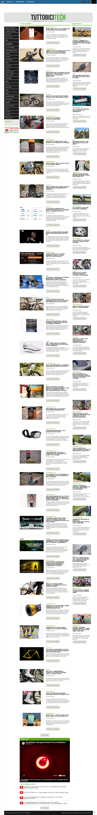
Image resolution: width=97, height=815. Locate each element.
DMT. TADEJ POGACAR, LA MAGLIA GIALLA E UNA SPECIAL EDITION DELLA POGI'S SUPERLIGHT (57, 344)
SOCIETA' (8, 112)
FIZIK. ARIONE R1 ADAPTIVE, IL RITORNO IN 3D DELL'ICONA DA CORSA (81, 77)
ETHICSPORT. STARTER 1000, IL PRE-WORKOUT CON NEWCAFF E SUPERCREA (57, 142)
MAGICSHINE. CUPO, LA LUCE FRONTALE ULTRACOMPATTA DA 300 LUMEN (58, 29)
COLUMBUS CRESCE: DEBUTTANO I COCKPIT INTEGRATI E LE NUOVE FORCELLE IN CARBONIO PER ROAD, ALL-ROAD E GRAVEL (58, 520)
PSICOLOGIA (8, 99)
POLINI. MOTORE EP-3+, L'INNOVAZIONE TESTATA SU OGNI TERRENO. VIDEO (46, 792)
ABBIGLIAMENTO (10, 28)
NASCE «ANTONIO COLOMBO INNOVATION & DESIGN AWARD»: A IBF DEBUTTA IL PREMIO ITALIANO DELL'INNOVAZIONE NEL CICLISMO (57, 388)
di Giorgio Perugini (50, 32)
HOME (2, 1)
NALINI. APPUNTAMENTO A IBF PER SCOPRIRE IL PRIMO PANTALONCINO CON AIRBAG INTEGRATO (57, 322)
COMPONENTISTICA (11, 50)
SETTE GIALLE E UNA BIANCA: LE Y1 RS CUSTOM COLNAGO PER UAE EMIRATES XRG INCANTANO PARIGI (57, 651)
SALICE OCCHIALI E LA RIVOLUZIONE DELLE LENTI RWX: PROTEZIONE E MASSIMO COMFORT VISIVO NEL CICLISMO (82, 376)
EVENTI (7, 69)
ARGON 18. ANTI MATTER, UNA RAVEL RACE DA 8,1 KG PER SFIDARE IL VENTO (57, 96)
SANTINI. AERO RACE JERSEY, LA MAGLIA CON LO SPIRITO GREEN (81, 591)
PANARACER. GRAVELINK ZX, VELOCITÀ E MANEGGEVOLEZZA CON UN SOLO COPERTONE (81, 521)
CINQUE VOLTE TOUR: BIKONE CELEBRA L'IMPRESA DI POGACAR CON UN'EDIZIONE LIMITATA (57, 607)
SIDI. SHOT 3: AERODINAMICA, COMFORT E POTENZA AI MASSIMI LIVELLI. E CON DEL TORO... (56, 672)
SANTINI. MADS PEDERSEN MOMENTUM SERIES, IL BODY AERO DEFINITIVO (81, 175)
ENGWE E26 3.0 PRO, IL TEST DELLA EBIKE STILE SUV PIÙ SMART (81, 143)
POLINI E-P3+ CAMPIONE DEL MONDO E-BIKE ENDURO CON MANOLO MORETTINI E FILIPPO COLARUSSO (57, 279)
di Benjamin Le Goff (50, 213)
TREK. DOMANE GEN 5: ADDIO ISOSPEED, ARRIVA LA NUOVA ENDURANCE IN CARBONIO (57, 188)
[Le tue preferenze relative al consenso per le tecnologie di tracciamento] (94, 812)
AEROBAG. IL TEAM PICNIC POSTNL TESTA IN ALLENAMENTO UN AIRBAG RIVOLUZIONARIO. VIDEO (45, 787)
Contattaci (89, 813)
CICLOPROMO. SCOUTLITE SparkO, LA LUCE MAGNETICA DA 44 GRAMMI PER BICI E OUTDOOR (44, 780)
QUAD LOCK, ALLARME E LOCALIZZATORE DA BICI (53, 118)
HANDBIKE (8, 78)
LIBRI (6, 81)
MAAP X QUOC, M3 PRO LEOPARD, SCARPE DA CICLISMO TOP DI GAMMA (80, 274)
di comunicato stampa (51, 55)
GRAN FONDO (9, 75)
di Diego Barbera (76, 146)
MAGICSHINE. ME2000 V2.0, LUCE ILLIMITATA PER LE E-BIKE (55, 431)
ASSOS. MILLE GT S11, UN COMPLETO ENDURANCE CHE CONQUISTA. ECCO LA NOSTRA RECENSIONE (81, 415)
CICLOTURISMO (9, 47)
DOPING (7, 57)
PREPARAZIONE (20, 1)
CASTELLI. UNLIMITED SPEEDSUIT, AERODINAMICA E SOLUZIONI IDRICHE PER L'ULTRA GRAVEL (81, 487)
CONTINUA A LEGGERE (53, 42)
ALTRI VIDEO (45, 808)
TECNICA (8, 115)
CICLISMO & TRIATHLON (8, 43)
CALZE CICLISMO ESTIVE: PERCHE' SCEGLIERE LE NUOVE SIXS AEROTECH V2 (57, 693)
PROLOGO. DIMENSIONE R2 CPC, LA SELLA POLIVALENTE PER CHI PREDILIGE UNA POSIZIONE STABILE (81, 559)
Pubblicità (64, 813)
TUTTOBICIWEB (30, 1)
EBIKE (7, 63)
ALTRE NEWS (44, 735)
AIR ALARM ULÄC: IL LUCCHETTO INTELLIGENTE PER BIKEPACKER (55, 409)
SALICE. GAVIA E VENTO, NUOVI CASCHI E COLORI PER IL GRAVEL (57, 163)
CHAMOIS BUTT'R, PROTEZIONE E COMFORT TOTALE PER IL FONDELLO (57, 628)
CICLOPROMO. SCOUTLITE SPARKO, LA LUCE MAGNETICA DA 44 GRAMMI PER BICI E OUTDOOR (57, 476)
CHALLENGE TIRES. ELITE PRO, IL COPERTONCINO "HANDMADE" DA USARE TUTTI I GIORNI (56, 454)
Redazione (69, 813)
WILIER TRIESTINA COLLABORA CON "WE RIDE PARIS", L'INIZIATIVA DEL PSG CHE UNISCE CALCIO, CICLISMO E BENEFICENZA (58, 74)
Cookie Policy (83, 813)
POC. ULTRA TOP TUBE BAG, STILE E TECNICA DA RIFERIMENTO (81, 110)
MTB (6, 90)
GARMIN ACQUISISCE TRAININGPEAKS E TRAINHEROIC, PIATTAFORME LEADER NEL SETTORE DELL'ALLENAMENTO (57, 541)
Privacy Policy (76, 813)
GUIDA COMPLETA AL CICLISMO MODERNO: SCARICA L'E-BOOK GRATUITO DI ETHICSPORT (55, 255)
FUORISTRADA (9, 72)
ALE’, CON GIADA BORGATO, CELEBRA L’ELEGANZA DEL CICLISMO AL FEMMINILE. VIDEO (43, 797)
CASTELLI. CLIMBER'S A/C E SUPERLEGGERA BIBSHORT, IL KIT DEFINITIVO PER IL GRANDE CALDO (82, 42)
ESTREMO (8, 66)
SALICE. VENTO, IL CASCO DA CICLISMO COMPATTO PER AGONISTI (81, 241)
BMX (6, 40)
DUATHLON (8, 60)
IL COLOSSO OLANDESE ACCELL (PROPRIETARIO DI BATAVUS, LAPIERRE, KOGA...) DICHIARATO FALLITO (57, 210)
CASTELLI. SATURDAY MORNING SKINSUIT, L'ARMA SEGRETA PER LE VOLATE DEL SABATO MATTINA (81, 629)
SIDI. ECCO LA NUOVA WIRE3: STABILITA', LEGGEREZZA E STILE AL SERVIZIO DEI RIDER (56, 585)
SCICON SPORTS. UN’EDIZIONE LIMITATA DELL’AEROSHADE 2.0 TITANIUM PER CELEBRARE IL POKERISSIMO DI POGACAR (55, 563)
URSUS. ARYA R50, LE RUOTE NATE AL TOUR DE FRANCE (81, 306)
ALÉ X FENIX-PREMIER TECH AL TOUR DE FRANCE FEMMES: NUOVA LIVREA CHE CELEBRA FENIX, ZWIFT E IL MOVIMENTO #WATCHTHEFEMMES (57, 498)
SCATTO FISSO (9, 106)
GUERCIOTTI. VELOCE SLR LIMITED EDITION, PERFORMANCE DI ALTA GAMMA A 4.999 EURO (80, 340)
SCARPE (7, 102)
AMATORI (8, 34)
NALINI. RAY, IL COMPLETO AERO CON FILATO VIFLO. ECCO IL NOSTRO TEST (57, 715)
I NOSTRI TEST (76, 24)
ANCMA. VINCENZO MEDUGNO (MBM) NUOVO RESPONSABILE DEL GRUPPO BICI (57, 233)
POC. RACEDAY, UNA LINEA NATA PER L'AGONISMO (80, 208)
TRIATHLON (8, 118)
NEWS (7, 93)
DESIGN (7, 54)
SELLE (7, 109)
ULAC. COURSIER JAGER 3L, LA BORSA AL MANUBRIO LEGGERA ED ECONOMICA (57, 365)
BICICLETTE (10, 1)
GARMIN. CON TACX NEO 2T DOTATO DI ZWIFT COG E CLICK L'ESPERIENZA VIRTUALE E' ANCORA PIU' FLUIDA (58, 52)
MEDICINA (8, 87)
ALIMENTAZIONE (10, 31)
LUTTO (7, 84)
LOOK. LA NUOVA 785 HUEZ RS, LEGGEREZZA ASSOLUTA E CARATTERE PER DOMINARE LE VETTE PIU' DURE (57, 300)
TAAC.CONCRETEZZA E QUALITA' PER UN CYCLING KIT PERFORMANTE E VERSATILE (82, 449)
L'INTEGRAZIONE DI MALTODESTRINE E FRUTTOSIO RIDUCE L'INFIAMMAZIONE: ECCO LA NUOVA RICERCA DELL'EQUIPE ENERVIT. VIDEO (45, 803)
